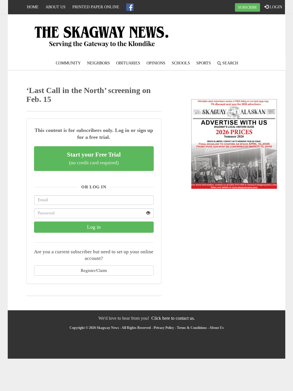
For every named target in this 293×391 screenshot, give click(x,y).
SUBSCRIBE (247, 7)
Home (33, 7)
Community (68, 63)
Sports (203, 63)
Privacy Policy (164, 328)
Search (229, 63)
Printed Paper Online (95, 7)
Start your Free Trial (94, 158)
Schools (181, 63)
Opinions (155, 63)
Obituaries (128, 63)
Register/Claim (94, 270)
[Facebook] (130, 7)
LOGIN (275, 7)
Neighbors (98, 63)
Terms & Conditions (192, 328)
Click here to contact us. (173, 318)
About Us (55, 7)
